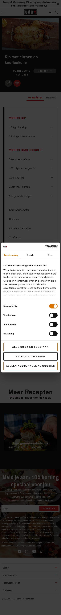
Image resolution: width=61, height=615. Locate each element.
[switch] (53, 315)
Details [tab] (30, 255)
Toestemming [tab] (11, 255)
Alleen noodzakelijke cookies (30, 365)
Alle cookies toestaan (30, 347)
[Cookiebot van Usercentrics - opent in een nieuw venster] (45, 247)
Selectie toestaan (30, 356)
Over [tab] (50, 255)
